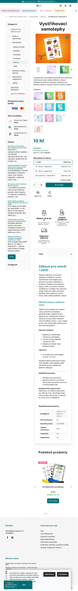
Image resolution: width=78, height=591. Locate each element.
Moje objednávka (47, 539)
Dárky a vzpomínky (16, 37)
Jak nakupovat (47, 534)
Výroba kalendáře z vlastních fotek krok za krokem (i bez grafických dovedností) (17, 167)
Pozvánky (17, 55)
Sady (15, 66)
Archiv (11, 257)
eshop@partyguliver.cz (14, 531)
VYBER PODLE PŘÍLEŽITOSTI (16, 30)
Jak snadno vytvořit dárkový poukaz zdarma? (17, 184)
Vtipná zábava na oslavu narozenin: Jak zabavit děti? (17, 220)
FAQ (42, 531)
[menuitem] (10, 11)
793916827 (9, 533)
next (71, 486)
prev (35, 486)
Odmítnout (49, 574)
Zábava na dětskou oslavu (61, 413)
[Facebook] (7, 537)
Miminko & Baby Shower (18, 72)
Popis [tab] (41, 254)
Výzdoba (16, 58)
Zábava (16, 62)
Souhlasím (62, 574)
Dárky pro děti (19, 47)
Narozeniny (16, 42)
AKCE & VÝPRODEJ (18, 94)
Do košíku (60, 185)
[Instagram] (12, 537)
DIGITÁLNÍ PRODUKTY (15, 88)
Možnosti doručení (41, 150)
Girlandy (16, 51)
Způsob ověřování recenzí (51, 548)
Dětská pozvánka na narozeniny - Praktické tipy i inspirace (21, 568)
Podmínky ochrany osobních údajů (54, 545)
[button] (46, 1)
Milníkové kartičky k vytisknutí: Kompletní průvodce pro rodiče (15, 238)
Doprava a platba (48, 536)
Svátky (15, 83)
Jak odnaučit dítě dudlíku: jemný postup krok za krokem (17, 146)
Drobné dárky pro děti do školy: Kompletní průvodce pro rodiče (18, 202)
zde (34, 581)
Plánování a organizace (17, 78)
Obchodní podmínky (49, 542)
